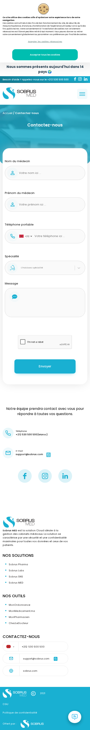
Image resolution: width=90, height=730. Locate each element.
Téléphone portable (19, 230)
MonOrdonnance (19, 605)
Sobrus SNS (16, 576)
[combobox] (21, 268)
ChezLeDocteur (18, 623)
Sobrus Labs (16, 570)
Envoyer (45, 366)
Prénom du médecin (20, 193)
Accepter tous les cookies (45, 54)
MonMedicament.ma (22, 611)
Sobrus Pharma (18, 564)
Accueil (7, 113)
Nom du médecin (17, 161)
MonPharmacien (19, 617)
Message (11, 283)
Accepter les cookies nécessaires (45, 41)
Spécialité (24, 261)
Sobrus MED (16, 582)
